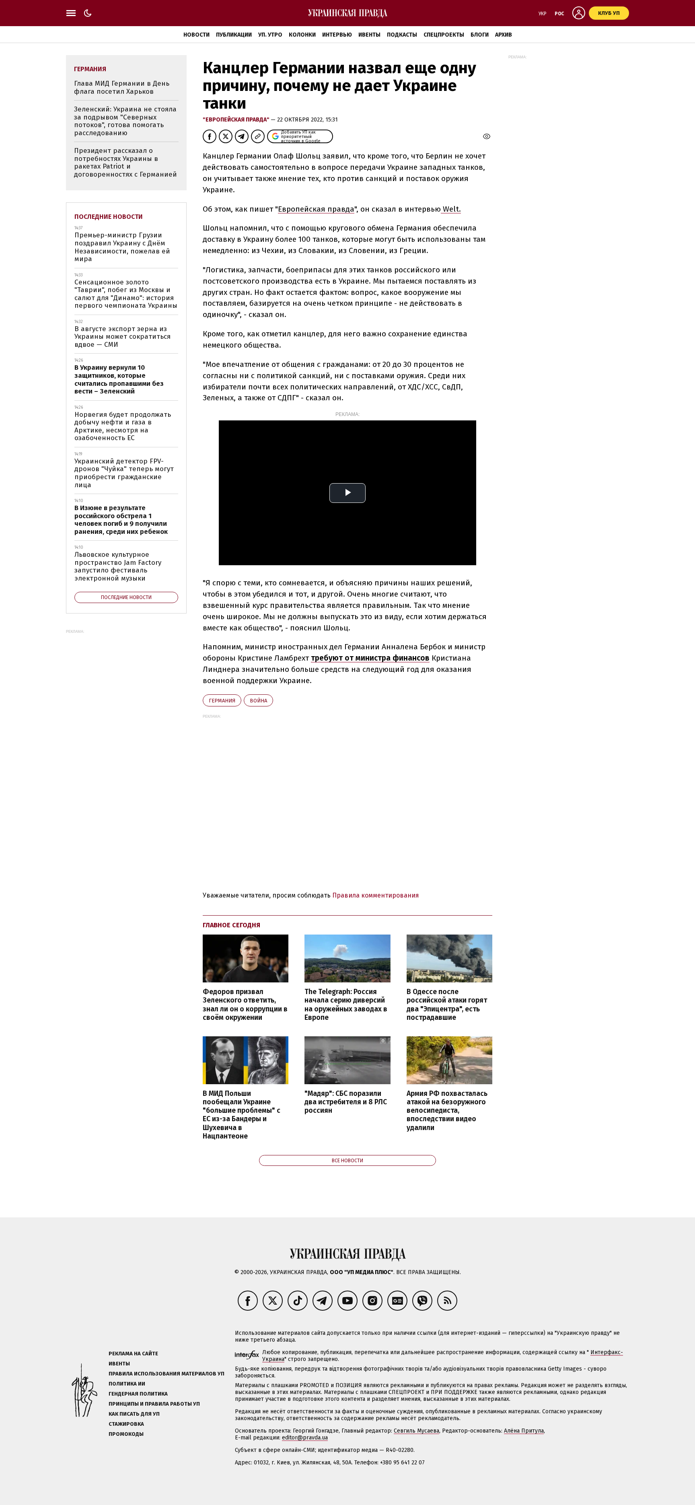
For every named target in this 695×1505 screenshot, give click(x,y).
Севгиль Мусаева (416, 1430)
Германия (222, 701)
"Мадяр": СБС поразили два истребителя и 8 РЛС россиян (345, 1102)
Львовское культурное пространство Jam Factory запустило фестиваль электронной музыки (117, 566)
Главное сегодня (231, 925)
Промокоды (126, 1434)
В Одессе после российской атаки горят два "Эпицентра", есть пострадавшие (447, 1004)
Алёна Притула (524, 1430)
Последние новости (108, 216)
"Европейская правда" (237, 119)
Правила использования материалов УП (166, 1374)
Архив (503, 34)
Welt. (451, 209)
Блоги (480, 34)
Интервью (337, 34)
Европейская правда (316, 209)
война (258, 701)
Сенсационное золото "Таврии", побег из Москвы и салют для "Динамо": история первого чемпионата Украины (125, 294)
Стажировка (126, 1424)
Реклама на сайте (133, 1354)
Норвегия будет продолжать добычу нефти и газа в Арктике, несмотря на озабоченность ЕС (122, 426)
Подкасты (402, 34)
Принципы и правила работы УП (154, 1404)
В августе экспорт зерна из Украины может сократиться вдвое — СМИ (122, 337)
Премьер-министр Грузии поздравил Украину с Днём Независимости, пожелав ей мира (122, 247)
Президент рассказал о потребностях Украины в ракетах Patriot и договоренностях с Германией (125, 162)
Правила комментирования (375, 895)
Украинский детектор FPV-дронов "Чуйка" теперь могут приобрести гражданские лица (124, 473)
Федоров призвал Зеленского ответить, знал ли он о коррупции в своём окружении (245, 1004)
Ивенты (369, 34)
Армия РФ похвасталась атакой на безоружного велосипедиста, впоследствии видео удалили (447, 1110)
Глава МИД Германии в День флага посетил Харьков (121, 87)
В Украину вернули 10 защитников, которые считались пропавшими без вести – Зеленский (119, 379)
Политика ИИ (127, 1384)
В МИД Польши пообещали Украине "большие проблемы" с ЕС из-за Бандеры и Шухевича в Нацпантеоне (241, 1115)
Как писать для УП (134, 1414)
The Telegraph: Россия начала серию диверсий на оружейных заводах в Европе (345, 1004)
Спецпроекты (444, 34)
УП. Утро (270, 34)
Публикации (234, 34)
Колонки (302, 34)
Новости (196, 34)
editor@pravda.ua (305, 1437)
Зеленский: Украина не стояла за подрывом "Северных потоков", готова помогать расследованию (125, 121)
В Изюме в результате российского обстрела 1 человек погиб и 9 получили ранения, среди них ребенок (121, 520)
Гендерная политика (138, 1394)
